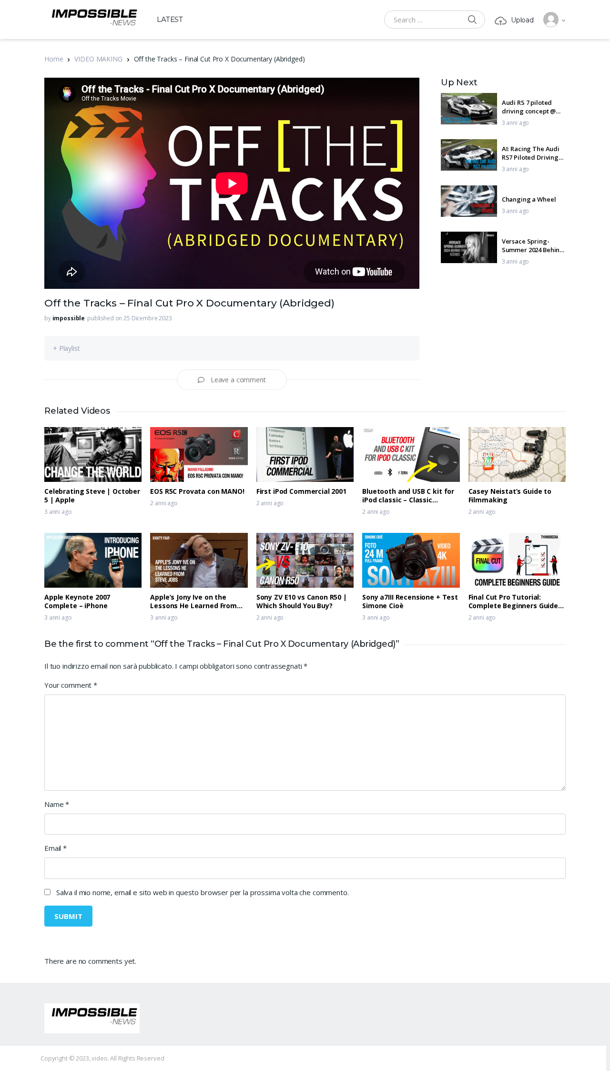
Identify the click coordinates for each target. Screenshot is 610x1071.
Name (56, 804)
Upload (522, 20)
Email (55, 848)
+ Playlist (66, 348)
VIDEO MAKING (98, 58)
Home (53, 58)
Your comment (70, 685)
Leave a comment (238, 379)
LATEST (170, 19)
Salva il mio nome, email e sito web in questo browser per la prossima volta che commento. (202, 892)
